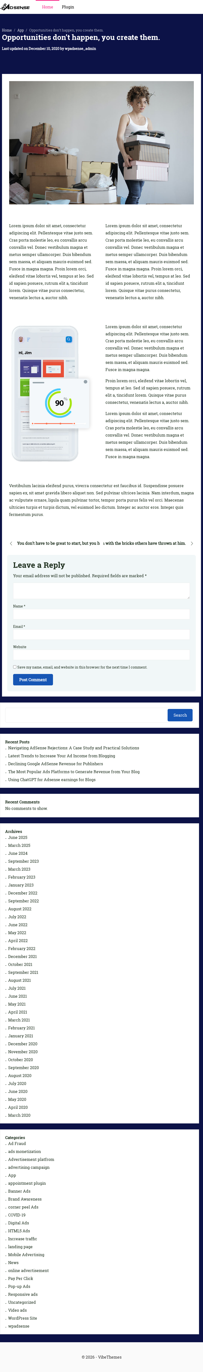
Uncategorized (22, 1302)
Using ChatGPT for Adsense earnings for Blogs (52, 779)
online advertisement (28, 1270)
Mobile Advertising (26, 1254)
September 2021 (23, 972)
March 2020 (19, 1115)
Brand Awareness (25, 1199)
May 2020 (17, 1099)
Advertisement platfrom (31, 1159)
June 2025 (17, 837)
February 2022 (21, 948)
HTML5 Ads (19, 1231)
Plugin (68, 7)
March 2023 (19, 869)
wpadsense (18, 1326)
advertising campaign (29, 1167)
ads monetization (24, 1151)
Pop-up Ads (19, 1286)
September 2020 (23, 1067)
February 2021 (21, 1028)
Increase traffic (22, 1239)
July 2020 (17, 1083)
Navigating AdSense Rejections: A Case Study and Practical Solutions (73, 748)
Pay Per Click (20, 1278)
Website (19, 646)
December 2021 (22, 956)
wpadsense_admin (80, 48)
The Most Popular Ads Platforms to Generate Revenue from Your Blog (74, 771)
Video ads (17, 1310)
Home (47, 7)
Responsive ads (23, 1294)
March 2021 (19, 1020)
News (13, 1262)
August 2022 (19, 909)
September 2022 (23, 901)
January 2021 (20, 1036)
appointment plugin (27, 1183)
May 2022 (17, 932)
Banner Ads (19, 1191)
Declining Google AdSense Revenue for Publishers (55, 763)
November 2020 (23, 1051)
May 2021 (17, 1004)
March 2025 (19, 845)
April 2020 (18, 1107)
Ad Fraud (17, 1143)
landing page (20, 1246)
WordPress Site (22, 1318)
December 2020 (22, 1044)
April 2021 (17, 1012)
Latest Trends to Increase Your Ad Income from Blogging (61, 756)
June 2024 (17, 853)
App (20, 30)
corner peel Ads (23, 1207)
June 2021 (17, 996)
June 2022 (17, 924)
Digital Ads (18, 1223)
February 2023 (21, 877)
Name (19, 606)
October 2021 (20, 964)
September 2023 (23, 861)
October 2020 (20, 1059)
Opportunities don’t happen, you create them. (81, 37)
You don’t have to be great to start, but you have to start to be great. (80, 543)
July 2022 (17, 917)
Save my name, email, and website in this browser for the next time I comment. (82, 667)
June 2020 (17, 1091)
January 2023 (21, 885)
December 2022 (22, 893)
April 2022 (18, 940)
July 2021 (17, 988)
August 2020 (19, 1075)
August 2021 (19, 980)
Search (180, 715)
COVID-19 (16, 1215)
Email (19, 626)
